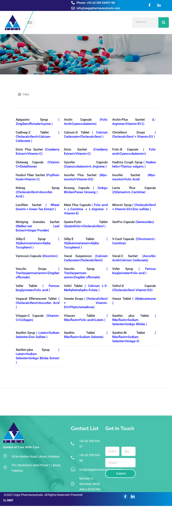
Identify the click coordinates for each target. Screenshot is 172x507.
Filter (26, 94)
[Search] (163, 22)
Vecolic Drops (37, 273)
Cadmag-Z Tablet (37, 137)
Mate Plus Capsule (86, 209)
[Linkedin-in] (132, 496)
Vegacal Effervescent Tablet (37, 303)
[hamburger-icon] (30, 22)
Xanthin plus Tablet (134, 320)
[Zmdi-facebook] (125, 496)
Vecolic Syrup (86, 273)
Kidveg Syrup (37, 192)
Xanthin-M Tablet (134, 337)
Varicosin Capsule (37, 256)
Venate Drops (86, 303)
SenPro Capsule (133, 222)
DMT (10, 500)
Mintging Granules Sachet (37, 226)
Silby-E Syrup (37, 243)
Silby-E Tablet (86, 243)
